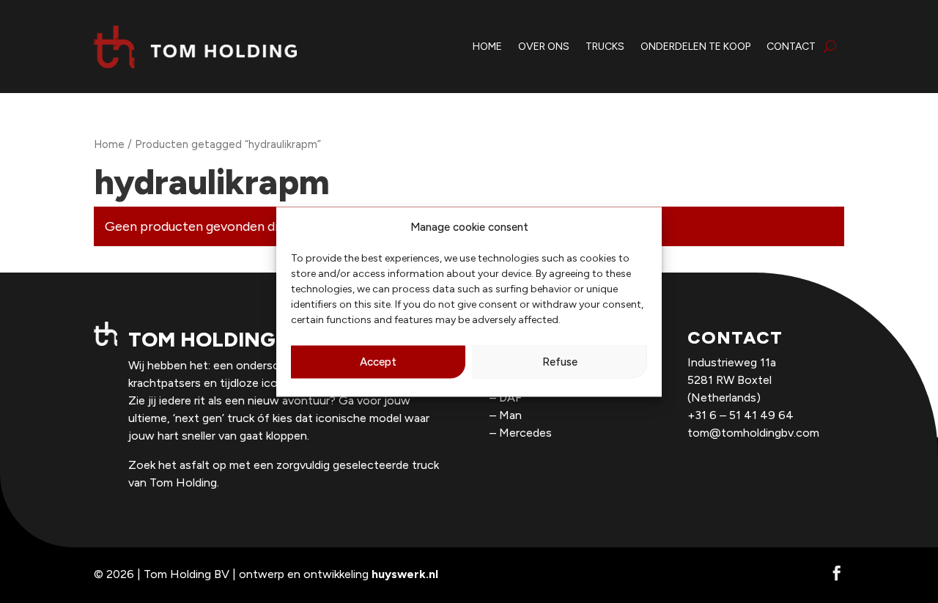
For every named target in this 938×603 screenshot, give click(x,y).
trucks (605, 46)
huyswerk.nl (405, 574)
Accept (378, 362)
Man (510, 415)
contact (791, 46)
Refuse (559, 362)
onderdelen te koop (695, 46)
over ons (543, 46)
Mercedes (525, 433)
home (487, 46)
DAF (510, 397)
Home (109, 144)
